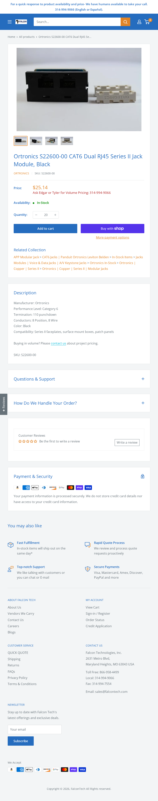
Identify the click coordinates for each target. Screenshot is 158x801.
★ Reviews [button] (4, 404)
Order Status (95, 620)
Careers (13, 626)
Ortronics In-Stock (103, 263)
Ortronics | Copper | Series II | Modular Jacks (75, 269)
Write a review (127, 442)
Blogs (12, 632)
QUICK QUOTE (18, 653)
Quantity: (20, 215)
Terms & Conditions (22, 684)
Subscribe (20, 741)
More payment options (112, 237)
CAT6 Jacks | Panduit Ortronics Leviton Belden (75, 257)
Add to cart (45, 228)
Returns (13, 665)
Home (11, 37)
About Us (14, 607)
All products (27, 37)
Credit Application (99, 626)
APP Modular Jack (26, 257)
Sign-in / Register (98, 613)
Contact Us (16, 620)
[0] (147, 21)
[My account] (139, 22)
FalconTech (78, 789)
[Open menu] (10, 21)
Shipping (14, 659)
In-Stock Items (122, 257)
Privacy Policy (17, 678)
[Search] (125, 22)
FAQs (11, 671)
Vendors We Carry (21, 613)
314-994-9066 (100, 192)
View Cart (92, 607)
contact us (58, 343)
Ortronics (21, 173)
